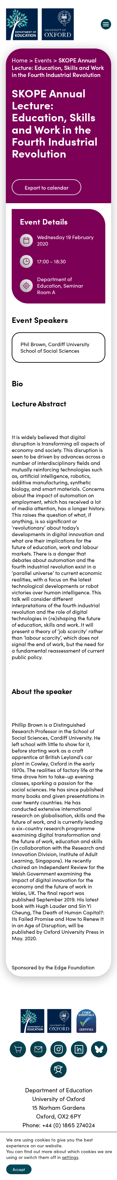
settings (70, 1157)
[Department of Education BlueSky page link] (99, 1049)
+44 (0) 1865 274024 (68, 1125)
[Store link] (18, 1049)
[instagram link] (58, 1049)
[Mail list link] (38, 1049)
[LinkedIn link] (79, 1049)
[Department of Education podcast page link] (58, 1070)
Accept (19, 1169)
